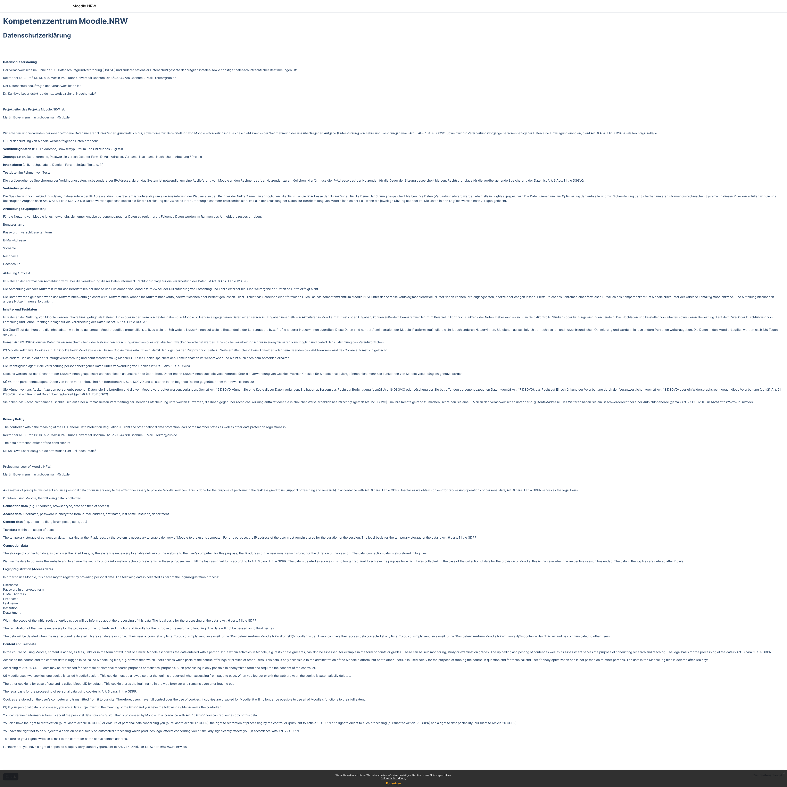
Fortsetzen (393, 783)
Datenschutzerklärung (393, 778)
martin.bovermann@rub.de (50, 117)
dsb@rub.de (39, 94)
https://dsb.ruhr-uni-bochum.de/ (72, 94)
